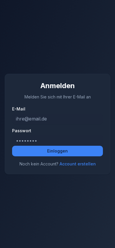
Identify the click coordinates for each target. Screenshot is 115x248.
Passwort (21, 131)
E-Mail (18, 109)
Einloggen (57, 150)
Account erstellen (78, 163)
